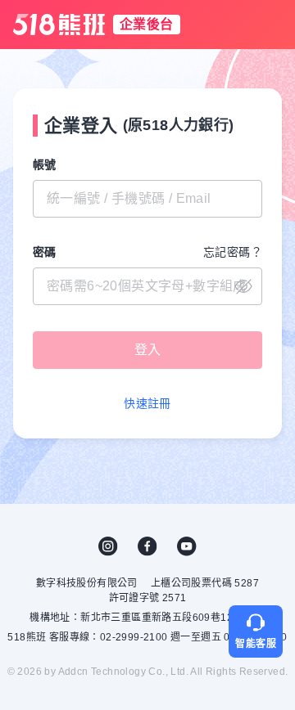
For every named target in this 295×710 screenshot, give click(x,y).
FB (147, 546)
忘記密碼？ (232, 251)
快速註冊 (147, 403)
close (243, 286)
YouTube (187, 546)
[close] (147, 286)
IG (108, 546)
